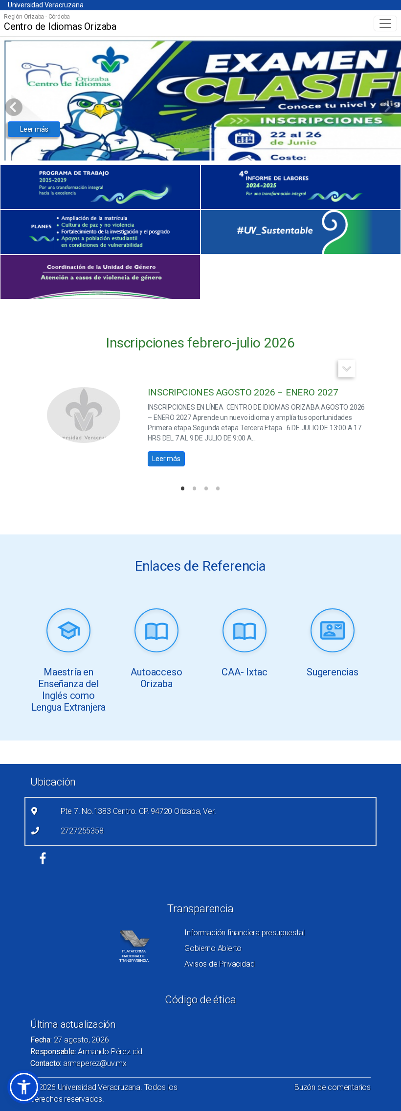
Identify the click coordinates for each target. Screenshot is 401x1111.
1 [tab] (154, 151)
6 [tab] (247, 151)
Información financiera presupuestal (244, 932)
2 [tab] (173, 151)
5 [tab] (228, 151)
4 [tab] (210, 151)
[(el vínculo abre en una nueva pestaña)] (100, 187)
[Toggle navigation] (385, 23)
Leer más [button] (34, 129)
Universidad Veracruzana (45, 5)
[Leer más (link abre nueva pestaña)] (68, 631)
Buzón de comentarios (332, 1087)
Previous (370, 368)
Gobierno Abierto (213, 948)
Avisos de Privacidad (219, 964)
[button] (24, 1087)
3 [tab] (191, 151)
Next (347, 368)
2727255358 (82, 830)
